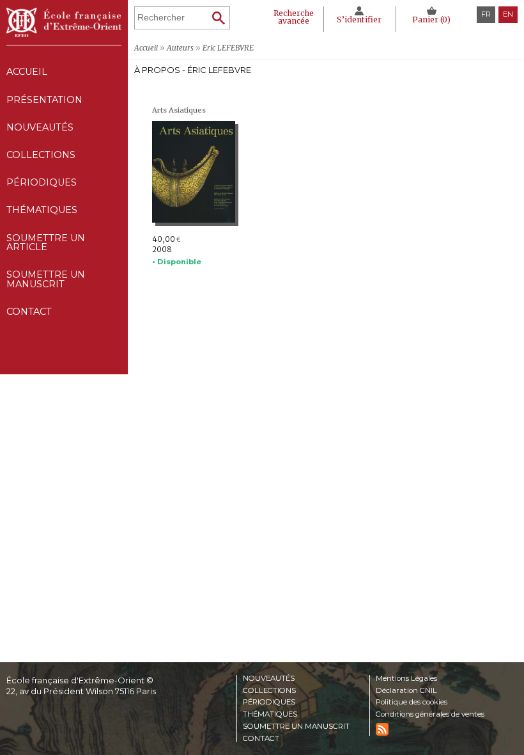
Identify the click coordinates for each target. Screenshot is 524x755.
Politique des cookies (411, 702)
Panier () (431, 19)
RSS (382, 729)
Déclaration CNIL (406, 691)
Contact (29, 311)
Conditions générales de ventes (430, 715)
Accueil (26, 71)
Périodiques (269, 702)
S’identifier (359, 19)
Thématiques (270, 715)
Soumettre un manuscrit (45, 279)
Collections (269, 691)
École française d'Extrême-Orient (63, 22)
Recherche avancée (294, 17)
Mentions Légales (406, 679)
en (508, 14)
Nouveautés (39, 127)
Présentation (44, 100)
